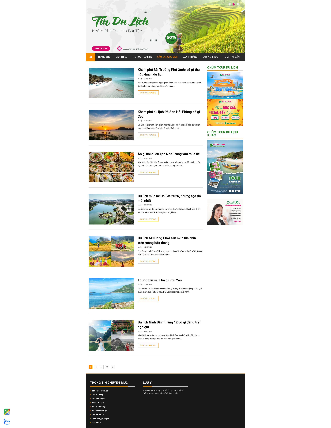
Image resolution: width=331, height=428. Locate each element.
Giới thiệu (121, 56)
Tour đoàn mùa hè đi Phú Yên (160, 280)
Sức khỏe (96, 422)
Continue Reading (148, 93)
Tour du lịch (98, 402)
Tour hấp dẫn (231, 56)
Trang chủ (104, 56)
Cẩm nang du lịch (167, 56)
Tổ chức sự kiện (99, 410)
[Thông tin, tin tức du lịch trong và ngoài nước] (90, 57)
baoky (140, 79)
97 (107, 367)
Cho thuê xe (98, 414)
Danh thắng (190, 56)
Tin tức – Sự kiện (142, 56)
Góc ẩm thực (210, 56)
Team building (99, 406)
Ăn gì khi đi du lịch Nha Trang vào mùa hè (169, 154)
